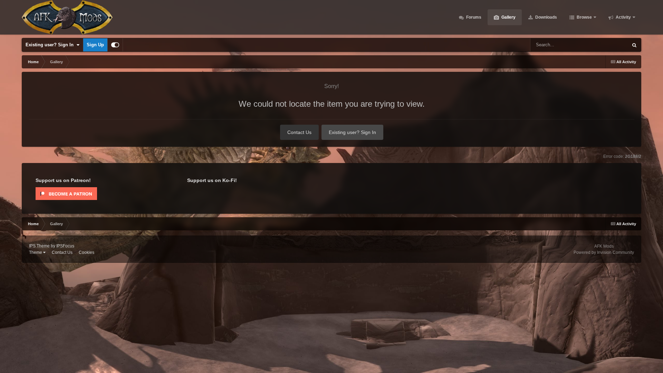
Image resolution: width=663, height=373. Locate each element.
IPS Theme (39, 245)
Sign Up (95, 44)
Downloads (545, 17)
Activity (623, 17)
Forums (473, 17)
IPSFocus (65, 245)
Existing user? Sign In (51, 44)
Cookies (86, 252)
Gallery (508, 17)
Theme (36, 252)
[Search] (634, 44)
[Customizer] (115, 44)
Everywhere (607, 44)
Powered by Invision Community (604, 252)
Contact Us (299, 132)
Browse (584, 17)
